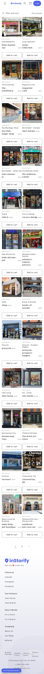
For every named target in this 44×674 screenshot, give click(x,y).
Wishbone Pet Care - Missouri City (30, 520)
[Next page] (28, 546)
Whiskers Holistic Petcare (29, 255)
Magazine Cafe (28, 85)
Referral (8, 640)
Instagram (9, 582)
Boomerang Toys (9, 433)
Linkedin (8, 577)
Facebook (9, 586)
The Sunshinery (8, 85)
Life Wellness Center (30, 171)
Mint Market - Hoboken (31, 128)
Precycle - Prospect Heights (30, 346)
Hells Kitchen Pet (8, 254)
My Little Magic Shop (10, 128)
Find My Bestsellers (11, 670)
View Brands (10, 603)
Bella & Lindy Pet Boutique (8, 520)
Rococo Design (28, 214)
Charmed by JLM (29, 476)
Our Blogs (9, 636)
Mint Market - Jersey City (12, 171)
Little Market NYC (8, 42)
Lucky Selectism (28, 42)
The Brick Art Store (29, 433)
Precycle (5, 345)
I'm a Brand (10, 619)
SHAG (4, 302)
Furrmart (5, 476)
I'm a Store (10, 614)
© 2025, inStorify (8, 654)
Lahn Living (6, 393)
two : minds (27, 393)
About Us (9, 631)
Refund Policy (17, 654)
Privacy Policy (26, 654)
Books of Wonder (29, 302)
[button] (5, 3)
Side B (4, 214)
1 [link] (15, 546)
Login (38, 3)
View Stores (10, 598)
